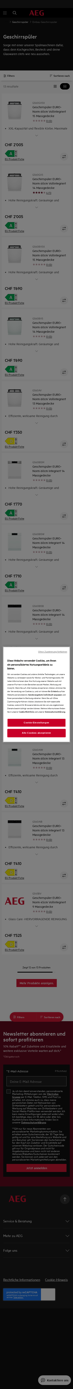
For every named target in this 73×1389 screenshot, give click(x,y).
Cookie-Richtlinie (26, 711)
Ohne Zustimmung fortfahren (52, 652)
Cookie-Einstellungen (36, 722)
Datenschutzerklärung (55, 711)
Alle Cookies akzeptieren (36, 733)
